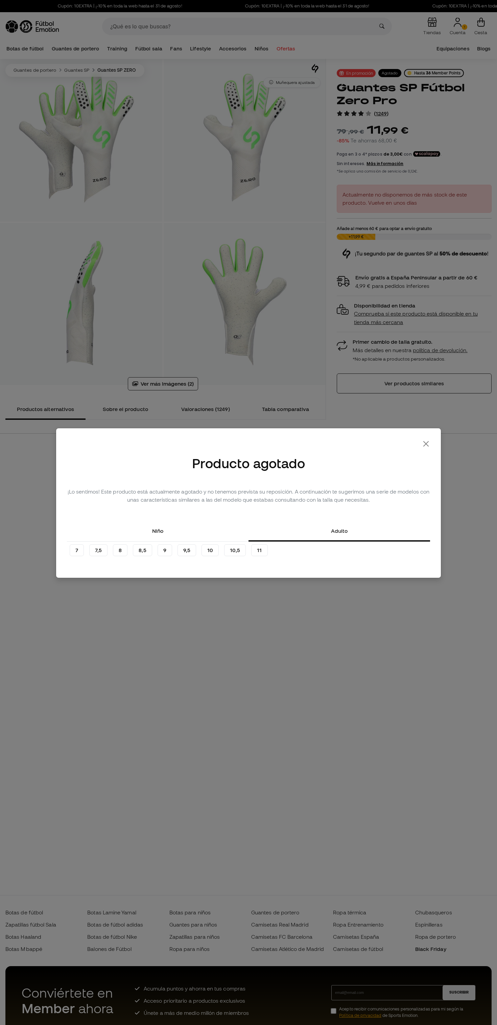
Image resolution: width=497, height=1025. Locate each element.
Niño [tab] (157, 531)
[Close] (426, 443)
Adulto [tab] (339, 531)
